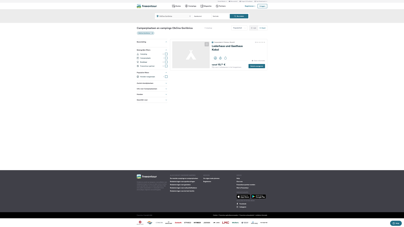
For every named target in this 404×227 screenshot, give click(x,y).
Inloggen (262, 6)
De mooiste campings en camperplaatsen (184, 178)
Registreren (249, 6)
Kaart (263, 28)
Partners (222, 6)
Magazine (207, 6)
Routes (178, 6)
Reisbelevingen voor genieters (180, 185)
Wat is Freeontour (243, 188)
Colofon (215, 215)
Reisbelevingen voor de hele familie (182, 191)
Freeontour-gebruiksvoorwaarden (228, 215)
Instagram (242, 207)
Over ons (240, 181)
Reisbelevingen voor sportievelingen (182, 181)
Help (238, 178)
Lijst (254, 28)
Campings (192, 6)
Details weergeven (256, 66)
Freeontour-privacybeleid (247, 215)
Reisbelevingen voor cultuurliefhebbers (183, 188)
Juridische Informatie (261, 215)
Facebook (242, 204)
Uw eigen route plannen (211, 178)
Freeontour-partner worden (246, 185)
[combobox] (239, 27)
